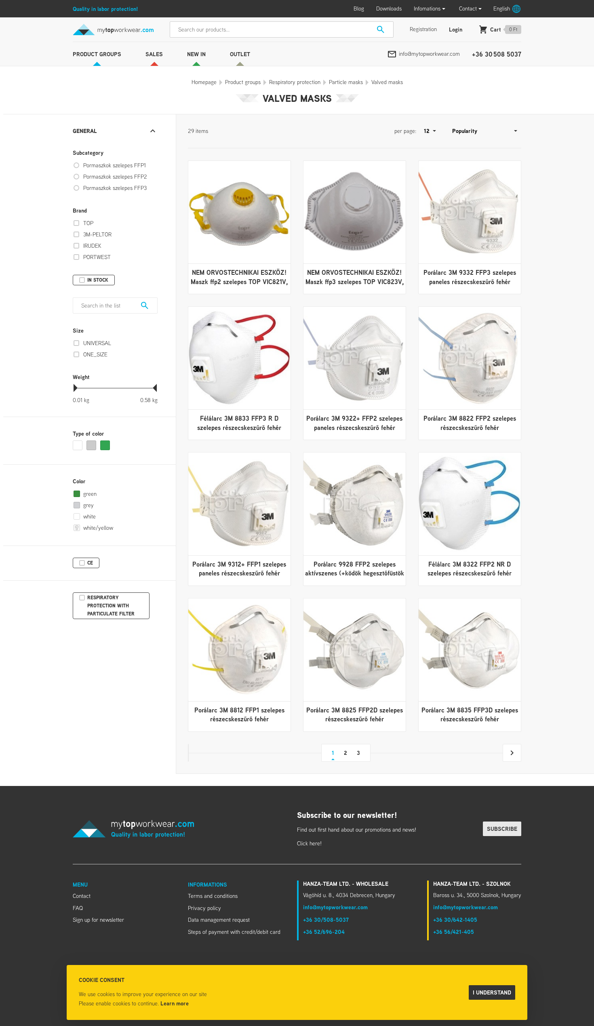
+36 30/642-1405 (455, 919)
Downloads (389, 8)
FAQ (78, 908)
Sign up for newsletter (98, 919)
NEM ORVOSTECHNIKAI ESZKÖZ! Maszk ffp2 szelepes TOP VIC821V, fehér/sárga (239, 281)
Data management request (219, 919)
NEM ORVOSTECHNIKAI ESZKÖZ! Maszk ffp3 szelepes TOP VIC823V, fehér (354, 281)
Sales (154, 54)
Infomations (427, 8)
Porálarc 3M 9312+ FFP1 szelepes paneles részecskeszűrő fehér (239, 568)
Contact (468, 8)
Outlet (240, 54)
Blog (359, 8)
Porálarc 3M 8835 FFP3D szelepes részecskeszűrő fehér (469, 714)
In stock (97, 279)
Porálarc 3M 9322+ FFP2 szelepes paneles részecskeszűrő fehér (354, 423)
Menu (80, 884)
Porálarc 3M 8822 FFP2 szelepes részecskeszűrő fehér (469, 423)
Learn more (174, 1003)
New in (196, 54)
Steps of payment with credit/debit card (234, 931)
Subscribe (502, 828)
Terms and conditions (213, 896)
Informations (207, 884)
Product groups (97, 54)
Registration (423, 29)
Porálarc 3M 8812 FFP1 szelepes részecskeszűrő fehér (239, 714)
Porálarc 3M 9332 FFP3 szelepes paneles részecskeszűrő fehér (469, 277)
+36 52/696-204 (324, 931)
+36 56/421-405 (453, 931)
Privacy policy (204, 908)
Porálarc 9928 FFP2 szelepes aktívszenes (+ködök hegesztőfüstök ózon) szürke (354, 573)
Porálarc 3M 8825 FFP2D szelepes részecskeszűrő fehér (354, 714)
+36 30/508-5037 (326, 919)
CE (90, 562)
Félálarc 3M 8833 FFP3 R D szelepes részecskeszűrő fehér (239, 423)
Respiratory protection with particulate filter (111, 605)
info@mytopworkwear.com (429, 53)
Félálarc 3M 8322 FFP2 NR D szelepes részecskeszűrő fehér (470, 568)
